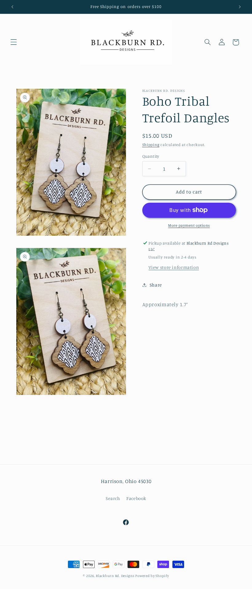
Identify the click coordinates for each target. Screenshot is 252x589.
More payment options (189, 225)
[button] (13, 42)
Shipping (150, 144)
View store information (173, 267)
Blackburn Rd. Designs (115, 576)
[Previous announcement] (12, 7)
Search (113, 498)
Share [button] (156, 284)
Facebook (136, 498)
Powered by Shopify (152, 576)
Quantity (150, 156)
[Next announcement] (239, 7)
